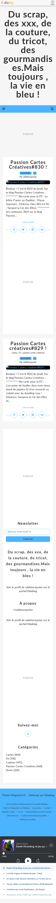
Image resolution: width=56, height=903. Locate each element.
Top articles (36, 808)
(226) (12, 770)
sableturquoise (34, 587)
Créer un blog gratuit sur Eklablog (16, 808)
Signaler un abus (8, 812)
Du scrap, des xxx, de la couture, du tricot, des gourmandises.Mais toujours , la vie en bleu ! (28, 54)
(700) (11, 758)
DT (20, 353)
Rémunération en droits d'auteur (39, 812)
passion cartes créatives (34, 353)
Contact (47, 808)
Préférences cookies (27, 819)
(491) (14, 762)
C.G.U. (20, 812)
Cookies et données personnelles (34, 816)
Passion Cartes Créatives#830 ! (28, 165)
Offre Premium (12, 816)
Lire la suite (28, 222)
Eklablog (49, 795)
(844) (13, 755)
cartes (14, 353)
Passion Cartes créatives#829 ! (28, 346)
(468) (24, 766)
